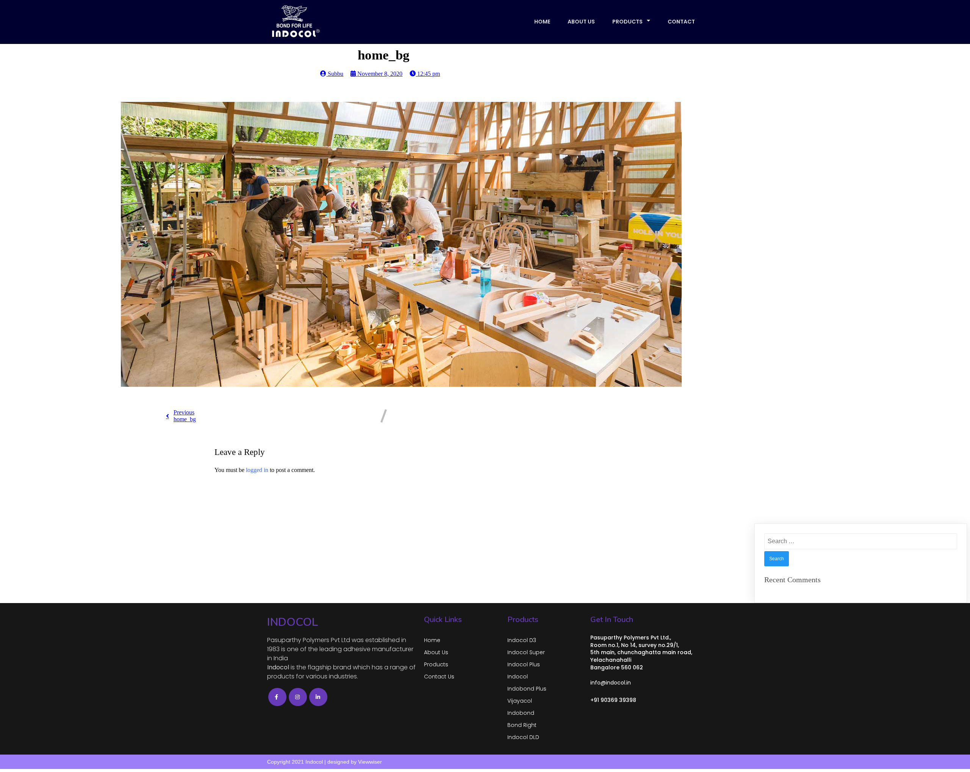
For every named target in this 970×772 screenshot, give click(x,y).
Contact (681, 21)
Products (627, 21)
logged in (257, 470)
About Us (581, 21)
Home (542, 21)
